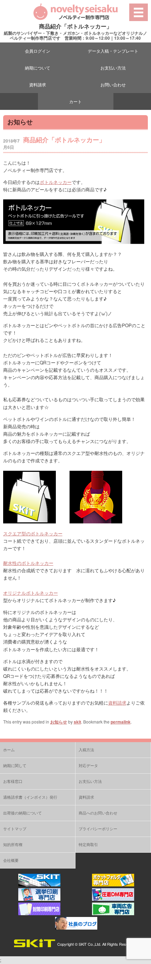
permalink (121, 722)
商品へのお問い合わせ (98, 813)
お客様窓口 (12, 781)
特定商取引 (88, 844)
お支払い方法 (113, 68)
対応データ (88, 765)
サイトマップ (14, 828)
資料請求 (37, 84)
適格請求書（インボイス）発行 (30, 797)
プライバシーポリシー (98, 828)
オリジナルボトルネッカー (30, 592)
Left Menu (138, 12)
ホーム (9, 749)
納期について (37, 68)
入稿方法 (86, 749)
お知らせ (58, 722)
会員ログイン (37, 51)
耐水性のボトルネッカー (28, 563)
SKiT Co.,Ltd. (90, 944)
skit (77, 722)
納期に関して (14, 765)
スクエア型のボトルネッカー (33, 533)
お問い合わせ (113, 84)
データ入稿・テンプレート (113, 51)
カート (75, 101)
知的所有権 (12, 844)
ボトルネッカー (56, 182)
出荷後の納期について (22, 813)
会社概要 (11, 860)
